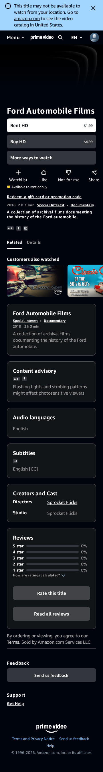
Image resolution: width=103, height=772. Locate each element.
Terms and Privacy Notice (33, 738)
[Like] (44, 172)
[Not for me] (69, 172)
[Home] (42, 37)
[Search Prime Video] (60, 37)
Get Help (15, 703)
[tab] (14, 242)
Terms (13, 642)
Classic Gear (35, 281)
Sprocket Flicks (62, 502)
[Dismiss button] (93, 8)
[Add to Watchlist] (18, 172)
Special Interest (50, 205)
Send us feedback (74, 738)
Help (50, 745)
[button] (39, 575)
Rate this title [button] (51, 593)
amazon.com (27, 18)
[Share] (94, 172)
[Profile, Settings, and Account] (94, 37)
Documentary (82, 205)
